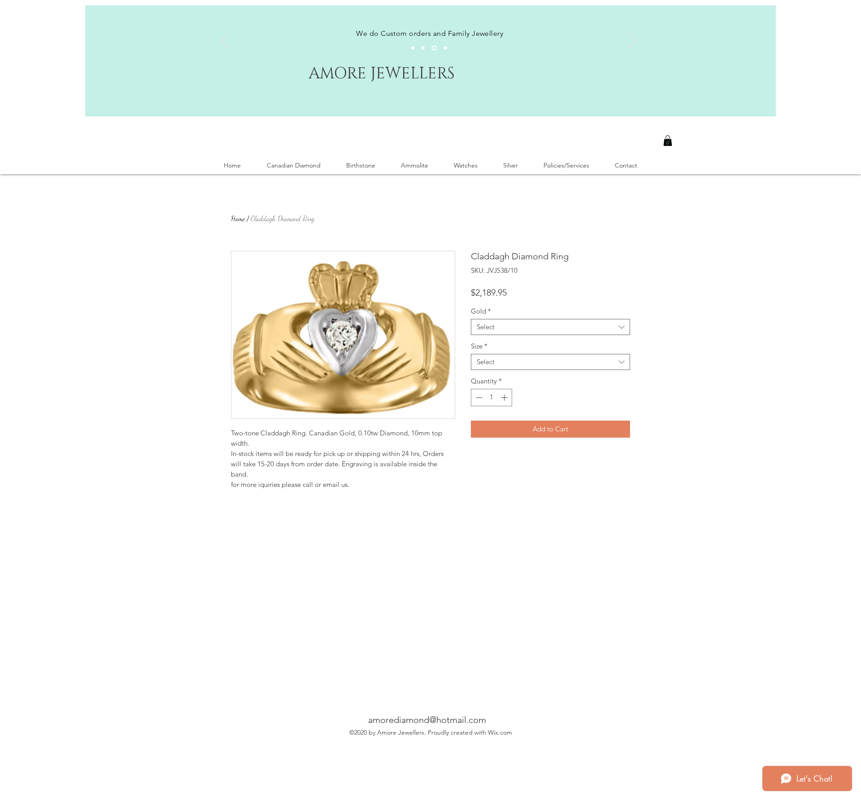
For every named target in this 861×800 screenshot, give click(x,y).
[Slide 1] (412, 48)
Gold (481, 311)
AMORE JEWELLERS (382, 73)
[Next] (633, 41)
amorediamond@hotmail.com (427, 719)
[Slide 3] (434, 48)
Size (479, 346)
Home (238, 218)
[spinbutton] (491, 397)
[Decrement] (478, 397)
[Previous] (225, 41)
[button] (667, 140)
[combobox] (550, 327)
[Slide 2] (423, 48)
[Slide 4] (445, 48)
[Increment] (505, 397)
